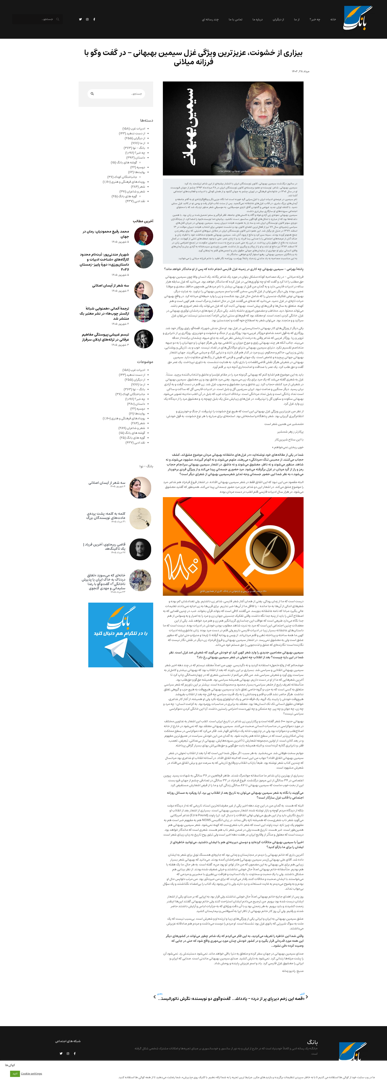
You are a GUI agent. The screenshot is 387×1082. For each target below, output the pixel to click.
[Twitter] (80, 19)
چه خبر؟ (315, 19)
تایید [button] (15, 1074)
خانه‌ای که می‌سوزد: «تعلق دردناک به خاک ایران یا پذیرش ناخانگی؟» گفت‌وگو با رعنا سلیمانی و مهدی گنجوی (103, 582)
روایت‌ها (139, 172)
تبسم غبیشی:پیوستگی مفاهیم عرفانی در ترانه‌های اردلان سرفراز (105, 337)
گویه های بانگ (127, 196)
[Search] (92, 94)
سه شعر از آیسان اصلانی (110, 286)
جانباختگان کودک (125, 177)
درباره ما (257, 19)
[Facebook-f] (94, 19)
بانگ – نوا (139, 148)
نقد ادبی (139, 201)
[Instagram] (87, 19)
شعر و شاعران (136, 191)
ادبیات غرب (137, 128)
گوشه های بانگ (127, 162)
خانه (333, 19)
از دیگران (278, 19)
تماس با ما (235, 19)
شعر (142, 186)
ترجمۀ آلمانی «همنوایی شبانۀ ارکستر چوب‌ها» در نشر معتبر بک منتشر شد (104, 314)
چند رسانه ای (210, 19)
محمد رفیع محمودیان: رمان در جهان (106, 234)
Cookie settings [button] (31, 1074)
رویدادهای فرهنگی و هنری (128, 181)
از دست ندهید (136, 133)
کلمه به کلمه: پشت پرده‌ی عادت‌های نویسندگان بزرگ (105, 516)
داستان (140, 157)
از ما (296, 19)
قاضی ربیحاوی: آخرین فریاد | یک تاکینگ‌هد (104, 547)
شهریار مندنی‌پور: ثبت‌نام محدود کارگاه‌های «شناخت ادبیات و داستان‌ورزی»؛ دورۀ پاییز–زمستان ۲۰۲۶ (104, 262)
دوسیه (141, 167)
